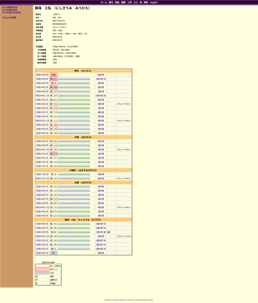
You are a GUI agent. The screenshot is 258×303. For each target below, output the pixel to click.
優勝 (123, 2)
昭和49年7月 (42, 227)
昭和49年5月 (42, 223)
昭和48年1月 (42, 186)
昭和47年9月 (42, 174)
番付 (111, 2)
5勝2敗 (100, 141)
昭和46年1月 (42, 124)
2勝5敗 (100, 91)
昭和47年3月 (42, 157)
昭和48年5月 (42, 194)
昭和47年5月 (42, 162)
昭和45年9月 (42, 116)
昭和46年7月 (42, 141)
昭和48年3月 (42, 190)
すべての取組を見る (9, 7)
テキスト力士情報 (9, 17)
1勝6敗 (100, 108)
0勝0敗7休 (101, 95)
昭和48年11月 (42, 207)
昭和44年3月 (42, 78)
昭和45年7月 (42, 112)
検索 (146, 2)
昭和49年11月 (42, 236)
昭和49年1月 (42, 211)
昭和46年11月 (42, 149)
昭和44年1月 (42, 74)
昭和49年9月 (42, 232)
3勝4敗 (100, 83)
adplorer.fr (133, 300)
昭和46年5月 (42, 133)
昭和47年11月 (42, 178)
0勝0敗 (100, 74)
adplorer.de (123, 300)
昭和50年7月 (42, 252)
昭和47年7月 (42, 166)
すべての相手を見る (9, 9)
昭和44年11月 (42, 95)
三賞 (129, 2)
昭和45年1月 (42, 99)
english (154, 2)
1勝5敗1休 (101, 78)
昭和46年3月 (42, 128)
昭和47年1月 (42, 153)
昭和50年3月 (42, 244)
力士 (136, 2)
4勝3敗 (100, 99)
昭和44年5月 (42, 83)
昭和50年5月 (42, 248)
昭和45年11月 (42, 120)
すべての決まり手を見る (11, 12)
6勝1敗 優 (100, 232)
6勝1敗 (100, 194)
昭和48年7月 (42, 199)
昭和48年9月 (42, 203)
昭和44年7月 (42, 87)
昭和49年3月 (42, 215)
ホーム (104, 2)
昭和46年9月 (42, 145)
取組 (117, 2)
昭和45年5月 (42, 108)
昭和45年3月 (42, 103)
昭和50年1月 (42, 240)
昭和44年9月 (42, 91)
